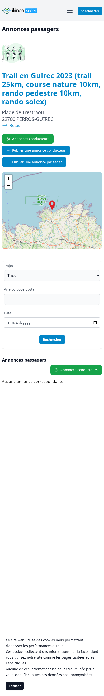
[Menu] (69, 10)
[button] (52, 205)
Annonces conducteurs (30, 138)
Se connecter (90, 11)
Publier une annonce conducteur (39, 150)
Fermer (15, 685)
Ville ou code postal (19, 289)
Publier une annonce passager (37, 162)
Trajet (8, 265)
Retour (16, 125)
